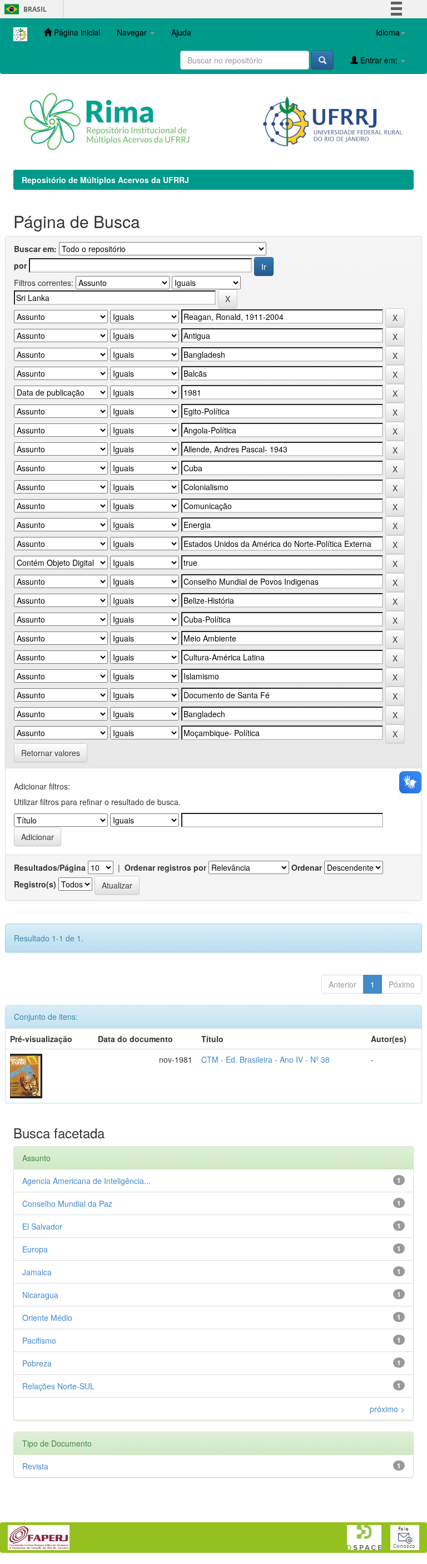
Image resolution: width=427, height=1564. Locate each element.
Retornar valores (50, 752)
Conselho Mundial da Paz (67, 1203)
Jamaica (37, 1271)
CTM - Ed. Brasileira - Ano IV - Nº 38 (265, 1059)
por (20, 265)
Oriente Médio (47, 1317)
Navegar (133, 32)
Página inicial (76, 32)
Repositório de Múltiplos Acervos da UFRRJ (105, 179)
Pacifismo (39, 1340)
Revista (35, 1466)
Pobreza (37, 1363)
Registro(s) (35, 884)
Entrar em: (379, 60)
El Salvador (42, 1226)
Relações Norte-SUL (58, 1386)
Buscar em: (35, 248)
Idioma (388, 32)
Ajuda (181, 32)
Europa (35, 1249)
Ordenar (306, 867)
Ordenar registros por (165, 867)
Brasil (23, 9)
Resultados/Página (50, 867)
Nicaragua (40, 1294)
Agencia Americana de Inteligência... (86, 1180)
